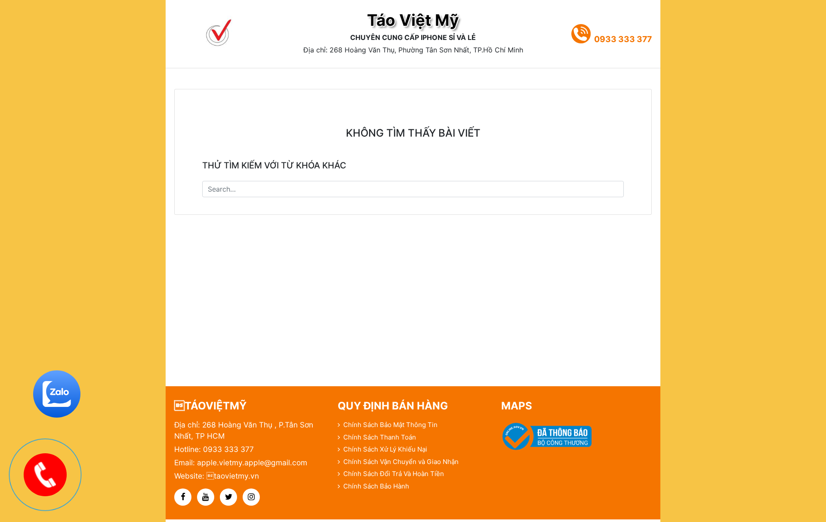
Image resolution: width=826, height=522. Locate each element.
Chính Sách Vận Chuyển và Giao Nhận (401, 462)
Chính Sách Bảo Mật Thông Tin (390, 425)
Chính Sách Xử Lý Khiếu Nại (385, 449)
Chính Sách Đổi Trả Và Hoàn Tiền (393, 474)
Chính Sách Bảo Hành (376, 486)
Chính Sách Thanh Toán (379, 437)
